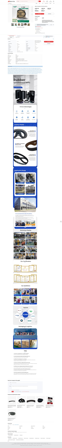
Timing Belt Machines (31, 438)
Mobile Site (45, 443)
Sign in (53, 1)
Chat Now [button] (49, 43)
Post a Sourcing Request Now (25, 391)
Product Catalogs (17, 424)
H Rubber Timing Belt (43, 438)
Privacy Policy (40, 445)
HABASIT (43, 428)
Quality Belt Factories (15, 438)
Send (12, 391)
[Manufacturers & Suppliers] (11, 1)
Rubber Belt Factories (20, 438)
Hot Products (15, 443)
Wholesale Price (32, 443)
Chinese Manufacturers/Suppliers (23, 443)
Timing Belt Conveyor (37, 438)
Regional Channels (38, 443)
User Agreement (34, 445)
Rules (53, 3)
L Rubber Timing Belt (48, 438)
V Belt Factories (9, 438)
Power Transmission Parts (19, 4)
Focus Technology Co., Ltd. (26, 445)
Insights (47, 443)
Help (42, 3)
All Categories (10, 3)
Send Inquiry (48, 41)
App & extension (46, 3)
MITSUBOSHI (32, 428)
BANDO (20, 428)
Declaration (38, 445)
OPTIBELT (9, 428)
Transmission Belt (23, 4)
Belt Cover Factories (26, 438)
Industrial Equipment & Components (13, 4)
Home (8, 4)
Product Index (42, 443)
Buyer (39, 3)
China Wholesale (28, 443)
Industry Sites (35, 443)
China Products (18, 443)
